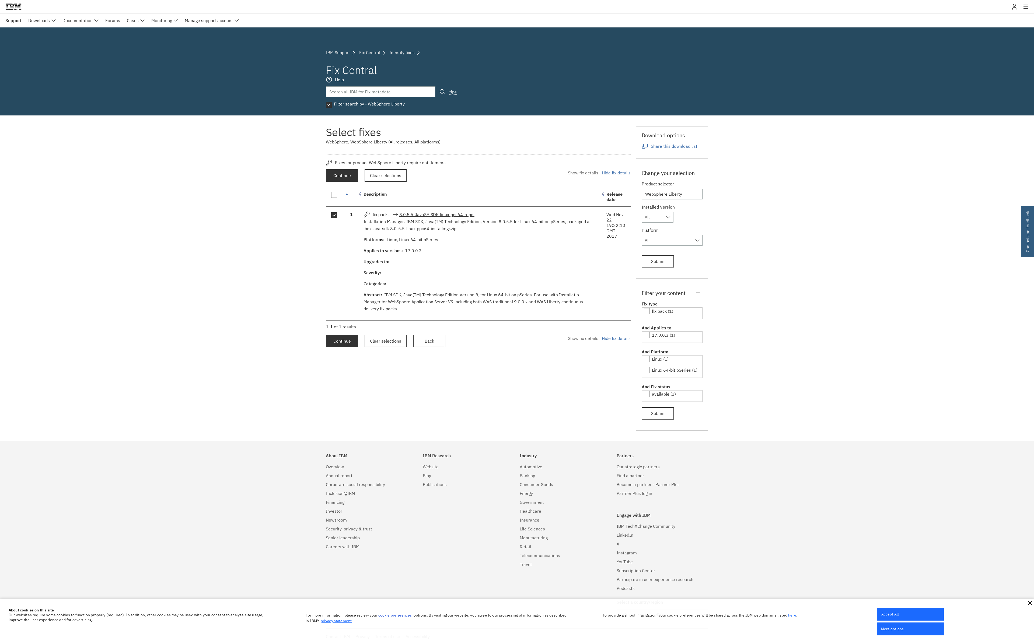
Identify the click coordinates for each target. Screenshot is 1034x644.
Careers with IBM (342, 546)
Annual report (339, 475)
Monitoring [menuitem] (161, 20)
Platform (650, 230)
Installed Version (658, 207)
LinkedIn (625, 535)
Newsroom (336, 520)
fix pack (659, 311)
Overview (335, 466)
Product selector (658, 183)
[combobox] (657, 217)
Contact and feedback (1027, 231)
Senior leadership (343, 537)
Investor (334, 511)
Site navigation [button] (1026, 9)
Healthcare (530, 511)
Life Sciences (532, 529)
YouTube (625, 561)
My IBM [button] (1014, 8)
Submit (658, 261)
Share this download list (674, 146)
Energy (526, 493)
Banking (527, 475)
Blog (427, 475)
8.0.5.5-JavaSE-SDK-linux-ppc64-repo (436, 214)
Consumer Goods (536, 484)
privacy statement (336, 620)
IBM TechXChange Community (646, 526)
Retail (525, 546)
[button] (1030, 603)
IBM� (13, 6)
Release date (614, 196)
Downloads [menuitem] (39, 20)
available (660, 394)
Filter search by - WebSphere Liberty (369, 104)
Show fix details (583, 172)
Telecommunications (540, 555)
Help (339, 79)
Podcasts (626, 588)
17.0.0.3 (660, 335)
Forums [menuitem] (112, 20)
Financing (335, 502)
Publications (435, 484)
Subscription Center (636, 570)
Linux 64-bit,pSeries (671, 370)
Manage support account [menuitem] (209, 20)
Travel (526, 564)
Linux (657, 359)
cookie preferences (395, 615)
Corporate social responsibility (355, 484)
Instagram (627, 552)
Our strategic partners (638, 466)
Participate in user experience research (655, 579)
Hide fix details (616, 172)
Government (532, 502)
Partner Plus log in (634, 493)
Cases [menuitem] (133, 20)
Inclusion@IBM (340, 493)
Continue (342, 175)
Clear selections (385, 175)
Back (429, 341)
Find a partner (630, 475)
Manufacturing (534, 537)
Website (431, 466)
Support (13, 20)
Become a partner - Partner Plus (648, 484)
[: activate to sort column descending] (351, 197)
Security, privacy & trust (349, 529)
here (792, 615)
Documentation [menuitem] (77, 20)
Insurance (529, 520)
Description (375, 194)
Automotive (531, 466)
